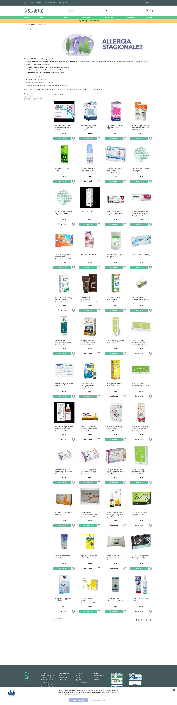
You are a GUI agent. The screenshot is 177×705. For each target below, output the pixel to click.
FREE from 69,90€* (34, 3)
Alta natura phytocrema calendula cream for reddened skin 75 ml (140, 128)
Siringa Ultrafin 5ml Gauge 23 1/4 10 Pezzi (114, 213)
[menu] (88, 17)
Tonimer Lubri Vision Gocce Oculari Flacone (88, 170)
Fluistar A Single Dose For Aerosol (64, 385)
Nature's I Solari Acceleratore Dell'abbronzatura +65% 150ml (89, 300)
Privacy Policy (63, 677)
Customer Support (81, 681)
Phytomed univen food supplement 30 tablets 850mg (63, 128)
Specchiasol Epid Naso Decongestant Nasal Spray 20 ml (140, 429)
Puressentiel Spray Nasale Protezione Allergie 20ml (113, 300)
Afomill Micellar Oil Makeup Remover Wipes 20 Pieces (115, 558)
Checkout (96, 679)
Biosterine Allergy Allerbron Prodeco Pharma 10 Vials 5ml (139, 343)
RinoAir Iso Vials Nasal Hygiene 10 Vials (140, 514)
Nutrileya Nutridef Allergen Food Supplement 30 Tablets (89, 601)
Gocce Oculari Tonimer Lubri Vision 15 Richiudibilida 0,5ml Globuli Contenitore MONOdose (115, 171)
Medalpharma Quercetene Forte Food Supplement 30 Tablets (89, 515)
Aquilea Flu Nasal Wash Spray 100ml (89, 557)
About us (61, 675)
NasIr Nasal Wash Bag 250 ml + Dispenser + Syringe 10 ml (114, 429)
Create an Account (99, 675)
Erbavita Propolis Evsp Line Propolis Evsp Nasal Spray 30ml (115, 515)
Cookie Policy (62, 679)
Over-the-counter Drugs (34, 24)
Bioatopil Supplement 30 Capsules (63, 514)
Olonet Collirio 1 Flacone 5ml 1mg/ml (140, 170)
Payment (78, 675)
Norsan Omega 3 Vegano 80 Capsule (115, 256)
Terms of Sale (63, 681)
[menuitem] (26, 17)
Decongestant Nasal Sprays (32, 98)
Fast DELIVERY (71, 3)
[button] (148, 3)
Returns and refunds (82, 683)
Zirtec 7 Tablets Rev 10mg (141, 255)
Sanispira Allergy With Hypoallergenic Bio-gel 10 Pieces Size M (89, 472)
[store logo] (45, 10)
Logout (96, 677)
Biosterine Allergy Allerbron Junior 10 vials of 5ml (140, 386)
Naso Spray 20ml (87, 212)
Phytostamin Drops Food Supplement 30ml (115, 127)
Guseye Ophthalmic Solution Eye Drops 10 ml (115, 600)
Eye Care (26, 96)
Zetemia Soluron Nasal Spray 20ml (63, 557)
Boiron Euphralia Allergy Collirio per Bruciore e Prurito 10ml (63, 300)
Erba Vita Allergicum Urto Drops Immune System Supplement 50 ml (64, 429)
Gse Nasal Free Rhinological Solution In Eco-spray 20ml (63, 343)
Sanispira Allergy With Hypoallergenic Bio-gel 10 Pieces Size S (115, 472)
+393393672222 (51, 684)
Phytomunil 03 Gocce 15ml (62, 170)
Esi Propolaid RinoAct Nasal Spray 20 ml (114, 385)
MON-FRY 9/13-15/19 (53, 3)
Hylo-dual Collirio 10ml (89, 255)
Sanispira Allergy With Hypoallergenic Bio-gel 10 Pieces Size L (64, 472)
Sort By (54, 94)
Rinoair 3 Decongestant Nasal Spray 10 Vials (140, 557)
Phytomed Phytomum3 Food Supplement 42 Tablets (89, 128)
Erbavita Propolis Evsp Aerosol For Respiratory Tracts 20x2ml (89, 429)
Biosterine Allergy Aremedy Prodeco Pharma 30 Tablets (138, 472)
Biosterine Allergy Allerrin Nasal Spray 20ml (115, 342)
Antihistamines (28, 100)
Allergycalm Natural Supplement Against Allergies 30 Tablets (88, 343)
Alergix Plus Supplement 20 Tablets (63, 600)
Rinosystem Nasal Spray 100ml (140, 600)
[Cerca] (107, 10)
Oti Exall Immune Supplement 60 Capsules (140, 299)
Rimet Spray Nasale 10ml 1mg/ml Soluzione (63, 213)
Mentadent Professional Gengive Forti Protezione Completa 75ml (140, 214)
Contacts (78, 679)
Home (25, 24)
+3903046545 (45, 683)
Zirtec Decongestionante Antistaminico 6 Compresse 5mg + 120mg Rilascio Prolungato (64, 257)
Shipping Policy (80, 677)
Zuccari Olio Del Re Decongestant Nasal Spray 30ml (88, 386)
